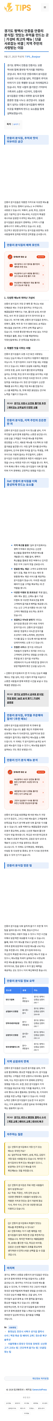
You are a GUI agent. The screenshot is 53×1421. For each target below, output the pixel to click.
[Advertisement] (26, 172)
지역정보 (26, 1413)
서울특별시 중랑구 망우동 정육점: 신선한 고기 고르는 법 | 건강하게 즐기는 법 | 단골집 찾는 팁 (25, 1348)
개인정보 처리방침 (40, 1378)
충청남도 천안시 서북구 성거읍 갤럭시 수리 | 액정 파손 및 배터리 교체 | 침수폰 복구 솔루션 (25, 1335)
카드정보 (26, 1403)
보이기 (16, 124)
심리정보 (8, 1403)
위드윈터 (44, 1403)
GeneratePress (39, 1389)
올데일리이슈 (12, 1408)
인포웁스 (31, 1408)
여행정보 (35, 1403)
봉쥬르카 (17, 1403)
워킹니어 (22, 1408)
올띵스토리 (41, 1408)
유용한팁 (12, 1327)
